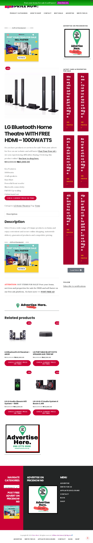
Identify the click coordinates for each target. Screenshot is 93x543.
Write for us (66, 487)
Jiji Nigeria (68, 535)
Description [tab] (11, 214)
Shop (62, 501)
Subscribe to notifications (74, 286)
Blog (62, 498)
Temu (37, 206)
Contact (64, 494)
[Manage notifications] (87, 538)
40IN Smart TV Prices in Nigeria (69, 210)
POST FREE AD (48, 292)
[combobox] (12, 486)
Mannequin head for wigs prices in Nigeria (69, 96)
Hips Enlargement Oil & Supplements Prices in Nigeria (83, 222)
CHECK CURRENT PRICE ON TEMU (20, 198)
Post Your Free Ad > (47, 151)
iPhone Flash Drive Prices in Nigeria (69, 156)
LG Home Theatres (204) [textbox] (12, 487)
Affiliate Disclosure (69, 490)
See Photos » (70, 124)
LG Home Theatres (22, 206)
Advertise (64, 483)
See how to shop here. (29, 158)
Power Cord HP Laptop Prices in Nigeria (83, 96)
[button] (76, 270)
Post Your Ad (63, 3)
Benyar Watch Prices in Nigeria (83, 154)
